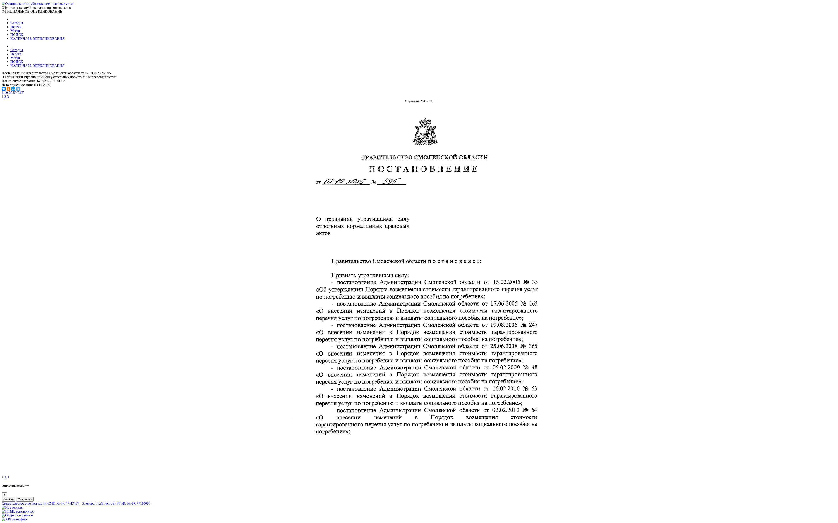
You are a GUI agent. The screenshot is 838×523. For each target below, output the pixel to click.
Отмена (8, 499)
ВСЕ (20, 93)
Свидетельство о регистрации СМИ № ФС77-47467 (40, 503)
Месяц (15, 31)
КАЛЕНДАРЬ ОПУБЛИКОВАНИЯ (37, 38)
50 (15, 93)
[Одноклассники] (8, 89)
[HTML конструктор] (18, 511)
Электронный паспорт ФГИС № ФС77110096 (116, 503)
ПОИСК (16, 34)
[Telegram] (18, 89)
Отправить (25, 499)
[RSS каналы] (12, 507)
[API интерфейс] (15, 519)
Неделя (15, 27)
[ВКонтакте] (4, 89)
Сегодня (16, 23)
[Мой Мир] (13, 89)
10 (6, 93)
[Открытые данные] (17, 515)
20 (10, 93)
